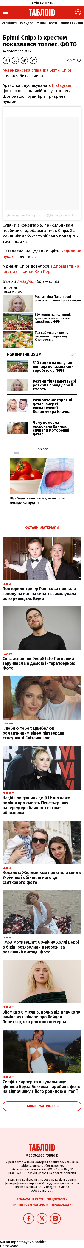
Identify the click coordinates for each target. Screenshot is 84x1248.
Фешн (41, 23)
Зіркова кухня (72, 23)
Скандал (26, 23)
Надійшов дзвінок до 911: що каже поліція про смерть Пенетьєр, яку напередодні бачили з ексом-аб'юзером (36, 805)
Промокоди (61, 1205)
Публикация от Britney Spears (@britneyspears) (38, 215)
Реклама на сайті (30, 1199)
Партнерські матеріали (30, 1205)
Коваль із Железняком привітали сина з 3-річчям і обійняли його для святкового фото (42, 877)
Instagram (61, 85)
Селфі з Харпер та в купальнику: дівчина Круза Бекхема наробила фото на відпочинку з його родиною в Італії (42, 1086)
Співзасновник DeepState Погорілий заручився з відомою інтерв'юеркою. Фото (39, 663)
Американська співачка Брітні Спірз (37, 70)
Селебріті (9, 23)
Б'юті (53, 23)
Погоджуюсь (10, 1246)
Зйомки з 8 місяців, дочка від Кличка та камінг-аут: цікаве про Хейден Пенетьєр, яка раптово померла (41, 1017)
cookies (40, 1242)
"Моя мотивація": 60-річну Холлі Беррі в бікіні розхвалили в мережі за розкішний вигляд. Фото (41, 947)
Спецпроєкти (56, 1199)
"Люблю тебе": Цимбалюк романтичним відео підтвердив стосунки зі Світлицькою (34, 733)
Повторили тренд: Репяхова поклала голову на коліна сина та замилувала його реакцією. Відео (39, 593)
